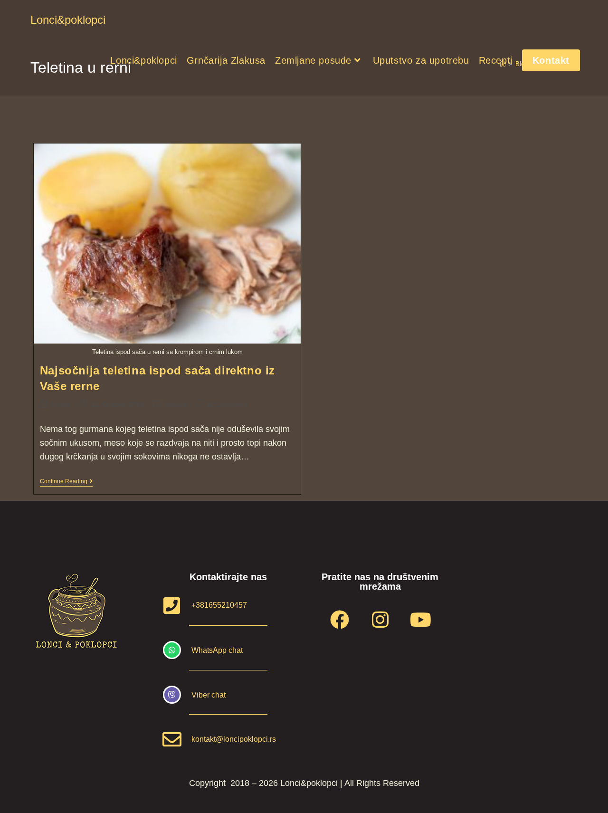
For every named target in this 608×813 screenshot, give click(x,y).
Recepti (175, 404)
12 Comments (227, 404)
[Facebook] (340, 620)
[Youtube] (420, 620)
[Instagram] (380, 620)
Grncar (61, 404)
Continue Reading (66, 481)
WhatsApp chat (217, 650)
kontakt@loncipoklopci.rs (233, 739)
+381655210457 (219, 605)
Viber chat (208, 695)
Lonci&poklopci (67, 19)
